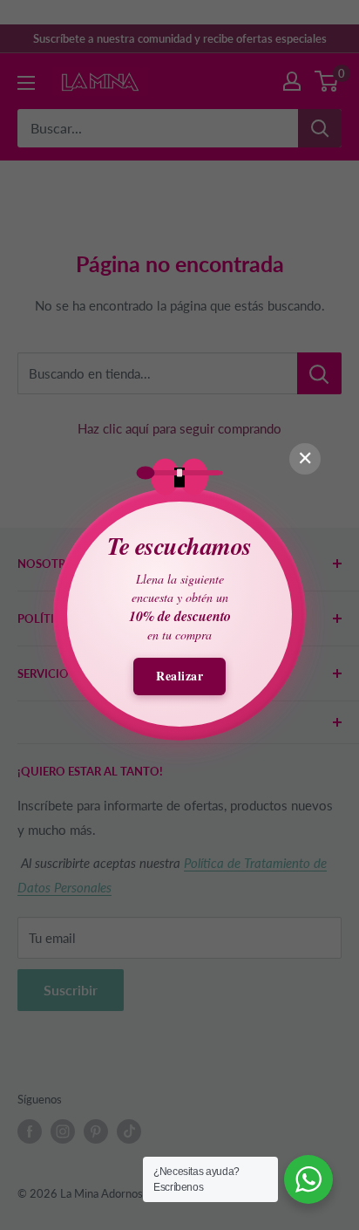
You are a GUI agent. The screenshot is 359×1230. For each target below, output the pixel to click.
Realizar (179, 675)
